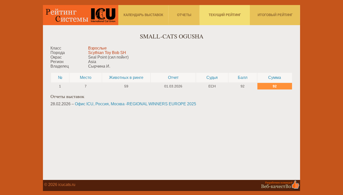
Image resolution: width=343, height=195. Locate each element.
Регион (57, 62)
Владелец (59, 66)
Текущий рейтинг (225, 15)
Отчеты (184, 15)
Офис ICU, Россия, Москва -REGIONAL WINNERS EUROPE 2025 (135, 104)
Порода (57, 53)
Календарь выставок (143, 15)
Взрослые (97, 48)
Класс (55, 48)
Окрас (56, 57)
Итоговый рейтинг (275, 15)
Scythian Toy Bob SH (107, 53)
